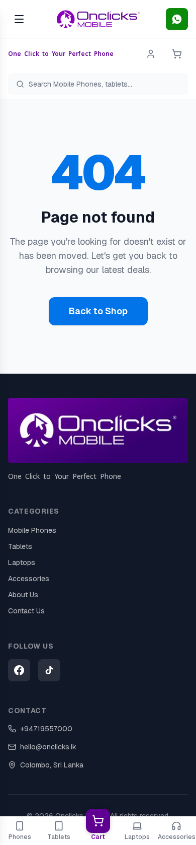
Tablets (20, 546)
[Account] (151, 54)
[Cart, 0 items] (177, 54)
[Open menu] (19, 19)
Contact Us (26, 610)
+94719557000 (46, 728)
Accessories (28, 578)
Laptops (21, 562)
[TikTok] (49, 670)
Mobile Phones (32, 530)
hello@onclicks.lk (48, 746)
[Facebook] (19, 670)
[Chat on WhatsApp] (177, 19)
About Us (23, 594)
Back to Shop (98, 311)
